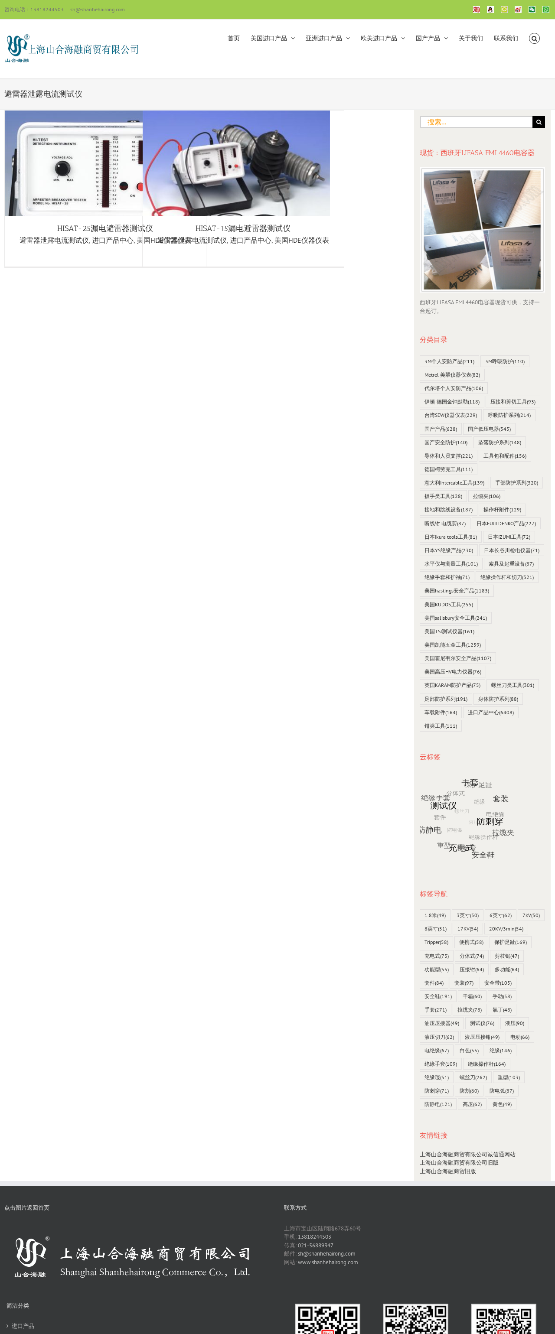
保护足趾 (510, 942)
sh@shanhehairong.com (97, 9)
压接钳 (472, 969)
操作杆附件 (502, 509)
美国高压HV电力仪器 (452, 671)
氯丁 (502, 1009)
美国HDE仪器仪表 (301, 240)
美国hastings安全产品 (456, 590)
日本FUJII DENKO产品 (506, 523)
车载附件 (440, 712)
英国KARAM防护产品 (452, 685)
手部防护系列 (516, 482)
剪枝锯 (507, 956)
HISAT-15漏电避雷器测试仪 (243, 228)
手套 (435, 1009)
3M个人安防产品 (449, 361)
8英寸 (435, 928)
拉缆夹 (486, 496)
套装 (463, 982)
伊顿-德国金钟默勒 (452, 401)
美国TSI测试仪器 (449, 631)
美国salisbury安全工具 (455, 618)
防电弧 (502, 1090)
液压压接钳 (482, 1037)
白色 (469, 1050)
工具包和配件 (504, 455)
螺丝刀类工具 (512, 685)
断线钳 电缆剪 (445, 523)
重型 (509, 1077)
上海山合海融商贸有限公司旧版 (459, 1162)
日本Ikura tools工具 (450, 537)
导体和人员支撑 (448, 455)
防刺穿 (436, 1090)
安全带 (498, 982)
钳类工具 (440, 725)
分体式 (472, 956)
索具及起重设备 (511, 563)
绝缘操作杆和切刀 (507, 577)
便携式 (471, 942)
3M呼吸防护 (505, 361)
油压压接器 (441, 1023)
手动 (502, 996)
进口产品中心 (113, 240)
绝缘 (501, 1050)
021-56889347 (315, 1245)
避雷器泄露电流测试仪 (54, 240)
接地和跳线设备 (448, 509)
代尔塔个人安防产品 (453, 388)
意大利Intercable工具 (454, 482)
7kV (531, 915)
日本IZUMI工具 (509, 537)
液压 (514, 1023)
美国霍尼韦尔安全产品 (457, 658)
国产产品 (440, 429)
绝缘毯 (436, 1077)
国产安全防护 (445, 442)
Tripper (436, 942)
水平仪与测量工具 (451, 563)
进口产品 (23, 1326)
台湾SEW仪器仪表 (450, 415)
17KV (467, 928)
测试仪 (482, 1023)
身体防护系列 (498, 699)
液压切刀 (439, 1037)
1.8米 (435, 915)
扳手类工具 (443, 496)
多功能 (507, 969)
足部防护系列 (445, 699)
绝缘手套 (440, 1064)
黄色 (502, 1104)
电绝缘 (436, 1050)
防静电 (438, 1104)
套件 (434, 982)
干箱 (472, 996)
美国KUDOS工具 (448, 604)
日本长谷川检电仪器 (511, 550)
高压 (472, 1104)
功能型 (436, 969)
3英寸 (468, 915)
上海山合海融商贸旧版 (448, 1171)
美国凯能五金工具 (452, 644)
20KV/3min (506, 928)
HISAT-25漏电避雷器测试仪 (105, 228)
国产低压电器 (489, 429)
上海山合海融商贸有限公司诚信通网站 (468, 1154)
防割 (469, 1090)
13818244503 (314, 1236)
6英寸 (501, 915)
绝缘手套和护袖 (447, 577)
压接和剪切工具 (512, 401)
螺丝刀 (473, 1077)
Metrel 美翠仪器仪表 (452, 374)
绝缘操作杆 (487, 1064)
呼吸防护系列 (509, 415)
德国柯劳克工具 (448, 469)
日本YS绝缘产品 (448, 550)
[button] (534, 38)
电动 (519, 1037)
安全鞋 (438, 996)
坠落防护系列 (499, 442)
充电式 (436, 956)
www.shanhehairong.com (328, 1262)
